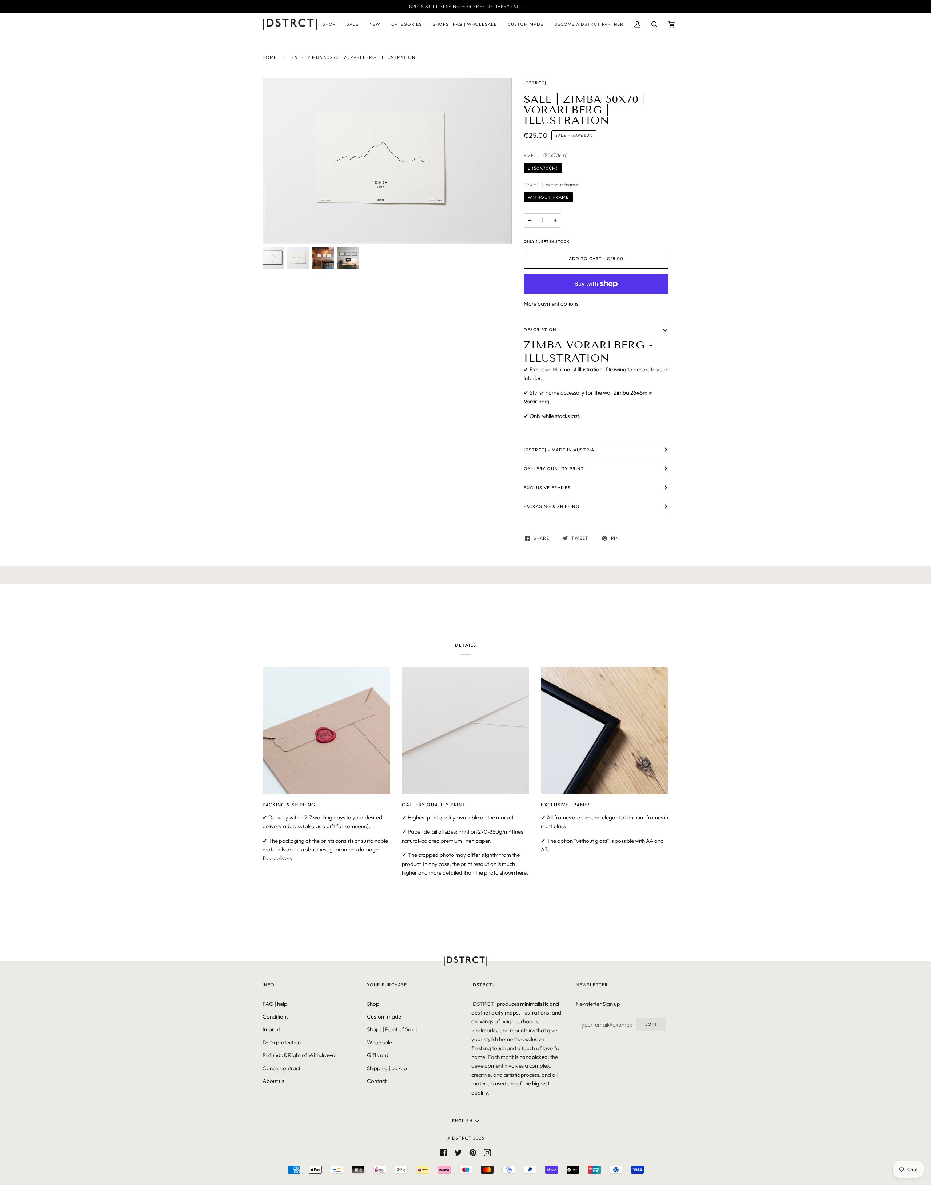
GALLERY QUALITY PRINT (554, 468)
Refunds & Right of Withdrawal (299, 1055)
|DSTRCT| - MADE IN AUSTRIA (559, 449)
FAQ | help (275, 1003)
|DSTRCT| (535, 82)
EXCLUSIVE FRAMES (547, 487)
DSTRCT (462, 1138)
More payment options (551, 303)
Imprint (271, 1029)
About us (273, 1080)
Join (651, 1024)
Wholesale (379, 1042)
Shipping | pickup (387, 1068)
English (463, 1120)
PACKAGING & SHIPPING (551, 506)
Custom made (384, 1016)
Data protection (282, 1042)
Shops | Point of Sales (392, 1029)
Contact (377, 1080)
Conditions (275, 1016)
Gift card (377, 1055)
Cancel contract (281, 1068)
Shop (373, 1003)
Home (270, 57)
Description (540, 329)
